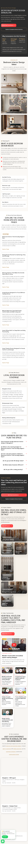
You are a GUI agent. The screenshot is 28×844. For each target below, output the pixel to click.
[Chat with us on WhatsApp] (2, 841)
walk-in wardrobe (7, 748)
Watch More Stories (7, 633)
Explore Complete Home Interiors (14, 29)
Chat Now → (5, 836)
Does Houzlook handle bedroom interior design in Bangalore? (12, 442)
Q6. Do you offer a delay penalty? (13, 469)
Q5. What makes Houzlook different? (13, 465)
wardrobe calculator (11, 751)
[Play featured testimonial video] (14, 645)
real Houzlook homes (14, 754)
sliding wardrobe (17, 748)
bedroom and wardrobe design (13, 746)
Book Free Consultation (8, 25)
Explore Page (5, 249)
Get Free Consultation (13, 495)
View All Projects (6, 526)
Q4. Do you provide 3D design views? (13, 460)
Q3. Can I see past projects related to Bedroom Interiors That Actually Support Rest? (12, 455)
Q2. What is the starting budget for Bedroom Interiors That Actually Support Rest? (12, 448)
